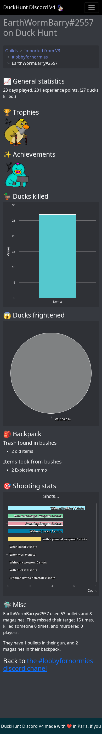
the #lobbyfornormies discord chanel (48, 664)
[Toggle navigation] (91, 7)
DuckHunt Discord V (29, 7)
